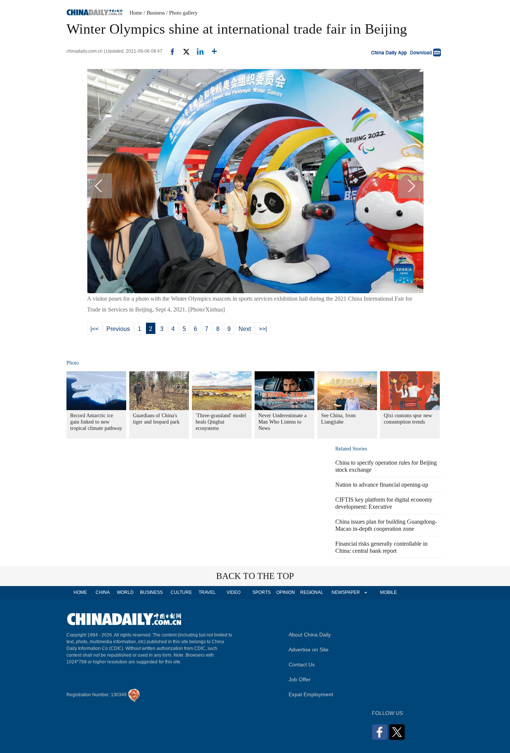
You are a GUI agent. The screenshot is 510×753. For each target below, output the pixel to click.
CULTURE (181, 592)
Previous (118, 329)
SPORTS (261, 592)
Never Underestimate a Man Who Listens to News (282, 422)
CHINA (103, 592)
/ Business (154, 13)
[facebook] (169, 51)
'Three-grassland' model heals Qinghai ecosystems (221, 422)
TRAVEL (207, 592)
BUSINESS (151, 592)
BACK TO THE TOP (255, 576)
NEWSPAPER (345, 592)
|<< (94, 329)
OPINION (285, 592)
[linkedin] (197, 51)
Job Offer (300, 679)
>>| (263, 329)
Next (245, 329)
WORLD (125, 592)
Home (136, 13)
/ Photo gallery (182, 13)
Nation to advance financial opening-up (381, 484)
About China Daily (310, 635)
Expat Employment (311, 694)
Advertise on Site (309, 650)
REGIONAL (311, 592)
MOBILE (388, 592)
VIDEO (233, 592)
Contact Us (302, 664)
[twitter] (183, 51)
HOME (80, 592)
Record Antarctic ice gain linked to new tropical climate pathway (96, 422)
